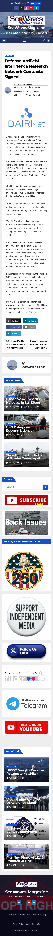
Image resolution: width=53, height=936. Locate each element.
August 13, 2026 (16, 778)
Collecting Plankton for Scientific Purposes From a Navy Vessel (15, 344)
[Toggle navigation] (25, 40)
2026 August (11, 767)
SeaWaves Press (24, 84)
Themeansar (26, 918)
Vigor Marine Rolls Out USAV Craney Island (23, 801)
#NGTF (36, 91)
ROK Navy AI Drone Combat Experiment (21, 830)
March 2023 (9, 56)
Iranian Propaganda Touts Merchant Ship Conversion (38, 344)
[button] (44, 40)
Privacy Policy (18, 924)
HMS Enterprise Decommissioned (19, 428)
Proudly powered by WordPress (19, 915)
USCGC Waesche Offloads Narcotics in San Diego (25, 401)
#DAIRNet (36, 87)
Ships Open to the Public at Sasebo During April (24, 456)
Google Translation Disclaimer (26, 930)
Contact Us (36, 924)
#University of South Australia (27, 95)
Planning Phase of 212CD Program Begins (25, 859)
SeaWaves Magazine (26, 27)
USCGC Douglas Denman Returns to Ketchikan (25, 772)
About (28, 924)
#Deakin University (23, 91)
